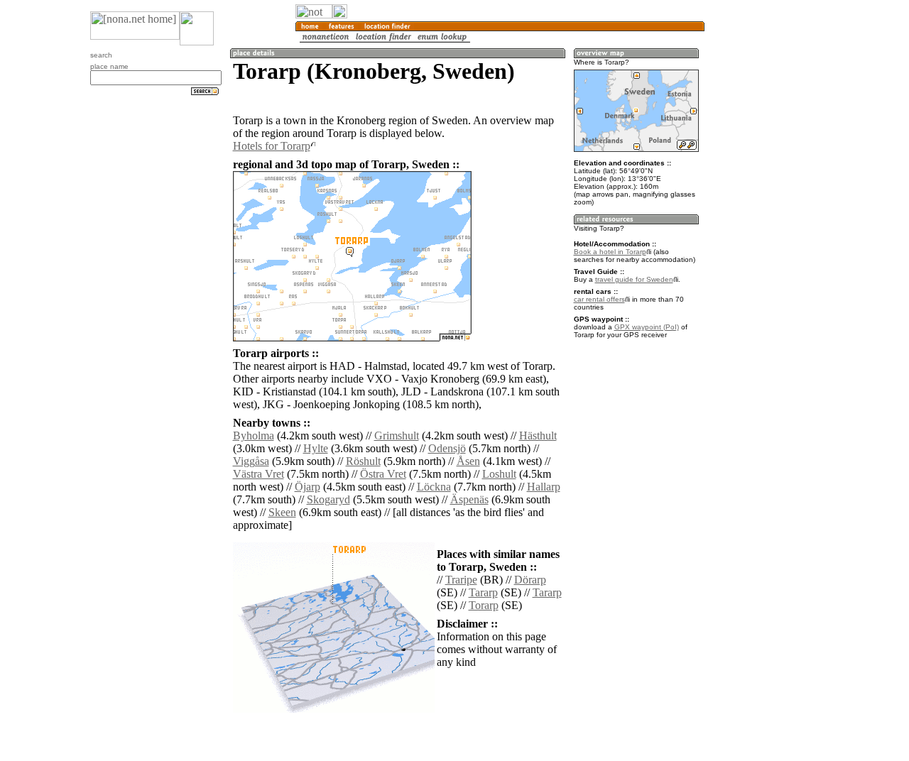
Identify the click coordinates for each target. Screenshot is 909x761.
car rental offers (599, 299)
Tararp (483, 592)
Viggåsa (251, 461)
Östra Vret (383, 474)
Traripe (461, 580)
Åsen (468, 461)
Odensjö (447, 448)
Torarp (484, 605)
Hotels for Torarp (271, 146)
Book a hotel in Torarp (610, 252)
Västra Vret (258, 474)
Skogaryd (328, 499)
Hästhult (538, 435)
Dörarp (530, 580)
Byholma (253, 435)
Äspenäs (469, 499)
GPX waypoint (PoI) (646, 327)
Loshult (499, 474)
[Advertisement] (772, 234)
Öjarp (307, 487)
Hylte (315, 448)
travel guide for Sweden (634, 279)
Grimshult (396, 435)
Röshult (363, 461)
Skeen (282, 512)
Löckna (434, 487)
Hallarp (543, 487)
